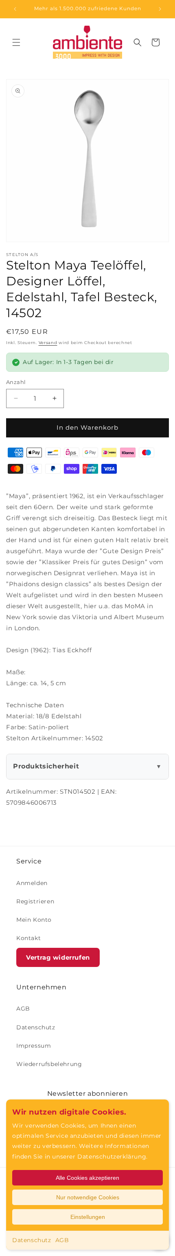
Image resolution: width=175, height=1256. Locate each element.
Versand (48, 342)
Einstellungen (87, 1217)
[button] (16, 42)
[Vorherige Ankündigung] (15, 9)
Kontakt (28, 938)
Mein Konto (34, 919)
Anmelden (32, 883)
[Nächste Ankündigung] (160, 9)
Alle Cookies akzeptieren (87, 1177)
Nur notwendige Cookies (87, 1197)
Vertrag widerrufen (58, 957)
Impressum (33, 1045)
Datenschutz (31, 1240)
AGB (62, 1240)
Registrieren (35, 901)
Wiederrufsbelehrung (49, 1064)
